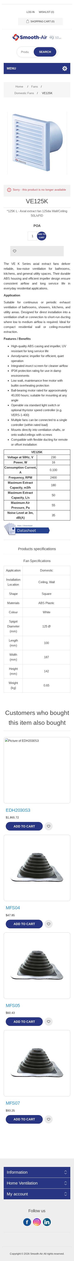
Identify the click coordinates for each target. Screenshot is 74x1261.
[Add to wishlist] (48, 826)
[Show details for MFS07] (37, 1063)
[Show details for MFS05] (37, 965)
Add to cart (42, 236)
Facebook (27, 1222)
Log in (31, 12)
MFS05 (13, 1005)
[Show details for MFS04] (37, 868)
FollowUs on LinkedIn (47, 1222)
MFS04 (13, 907)
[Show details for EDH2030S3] (37, 770)
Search (45, 51)
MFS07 (13, 1103)
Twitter (37, 1222)
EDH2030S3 (18, 810)
